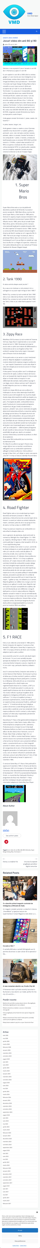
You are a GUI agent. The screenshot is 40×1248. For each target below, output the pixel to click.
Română (15, 38)
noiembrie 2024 (7, 1077)
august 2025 (6, 1059)
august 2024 (6, 1083)
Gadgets (5, 38)
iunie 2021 (6, 1192)
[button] (37, 1212)
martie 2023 (6, 1130)
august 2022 (6, 1150)
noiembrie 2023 (7, 1106)
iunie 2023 (6, 1121)
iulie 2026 (5, 1035)
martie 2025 (6, 1071)
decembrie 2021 (7, 1174)
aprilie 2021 (6, 1198)
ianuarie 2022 (6, 1171)
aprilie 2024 (6, 1091)
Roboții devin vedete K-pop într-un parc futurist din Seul (18, 1022)
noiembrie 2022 (7, 1141)
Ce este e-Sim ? (8, 946)
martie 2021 (6, 1201)
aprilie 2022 (6, 1162)
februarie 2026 (7, 1047)
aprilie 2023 (6, 1127)
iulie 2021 (5, 1189)
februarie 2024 (7, 1097)
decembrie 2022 (7, 1139)
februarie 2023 (7, 1133)
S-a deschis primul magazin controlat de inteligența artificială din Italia (18, 904)
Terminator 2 (17, 852)
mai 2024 (5, 1088)
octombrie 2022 (7, 1145)
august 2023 (6, 1115)
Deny (20, 1236)
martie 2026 (6, 1044)
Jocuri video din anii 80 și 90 (14, 850)
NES (24, 850)
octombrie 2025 (7, 1056)
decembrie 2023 (7, 1103)
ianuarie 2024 (6, 1100)
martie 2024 (6, 1094)
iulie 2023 (5, 1118)
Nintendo (28, 850)
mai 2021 (5, 1195)
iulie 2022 (5, 1153)
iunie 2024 (6, 1085)
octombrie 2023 (7, 1109)
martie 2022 (6, 1165)
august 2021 (6, 1186)
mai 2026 (5, 1038)
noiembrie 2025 (7, 1053)
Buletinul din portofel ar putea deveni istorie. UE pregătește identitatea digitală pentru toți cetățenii (19, 1004)
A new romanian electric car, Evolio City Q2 (19, 986)
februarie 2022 (7, 1168)
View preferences (20, 1241)
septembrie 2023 (7, 1112)
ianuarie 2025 (6, 1074)
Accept (20, 1230)
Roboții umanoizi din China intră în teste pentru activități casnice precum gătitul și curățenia (18, 1018)
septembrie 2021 (7, 1183)
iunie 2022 (6, 1156)
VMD (29, 13)
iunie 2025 (6, 1065)
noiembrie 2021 (7, 1177)
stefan (6, 44)
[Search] (36, 31)
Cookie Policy (16, 1245)
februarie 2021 (7, 1203)
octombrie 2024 (7, 1080)
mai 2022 (5, 1159)
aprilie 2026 (6, 1041)
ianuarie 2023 (6, 1136)
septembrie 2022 (7, 1147)
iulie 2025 (5, 1062)
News (10, 38)
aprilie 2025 (6, 1068)
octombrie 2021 (7, 1180)
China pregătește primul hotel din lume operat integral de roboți (18, 1014)
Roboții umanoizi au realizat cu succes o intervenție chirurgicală (17, 1009)
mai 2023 (5, 1124)
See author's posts (12, 835)
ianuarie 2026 (6, 1050)
